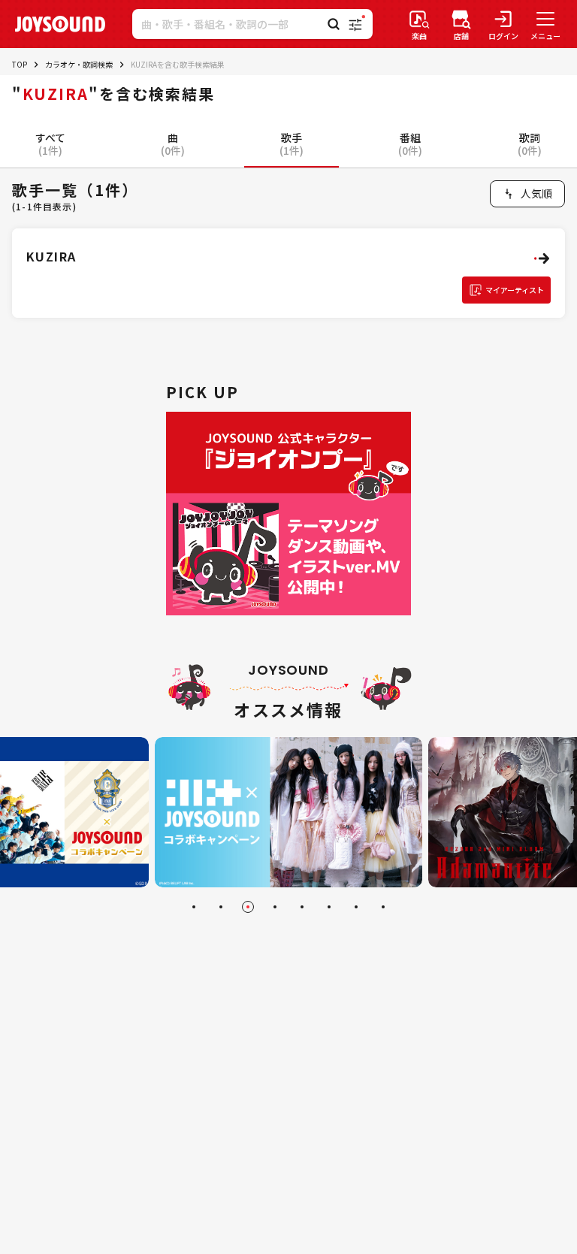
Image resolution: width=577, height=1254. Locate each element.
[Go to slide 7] (356, 906)
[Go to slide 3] (247, 906)
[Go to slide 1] (193, 906)
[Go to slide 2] (220, 906)
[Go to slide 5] (302, 906)
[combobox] (527, 193)
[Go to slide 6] (329, 906)
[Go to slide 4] (274, 906)
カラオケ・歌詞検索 (79, 64)
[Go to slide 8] (383, 906)
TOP (19, 64)
